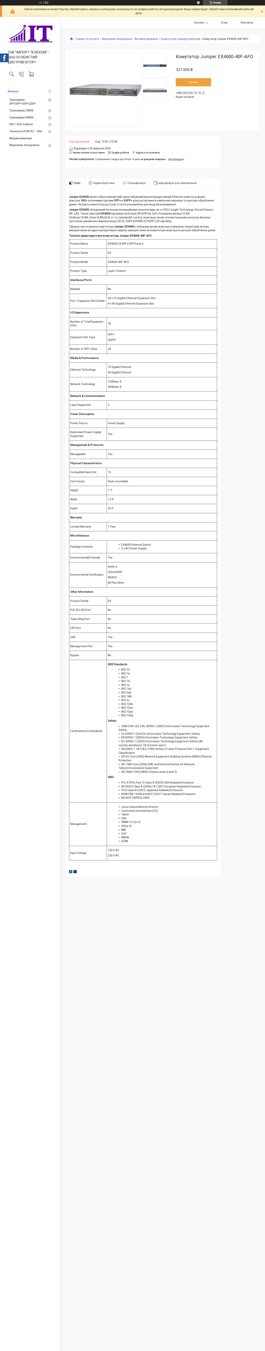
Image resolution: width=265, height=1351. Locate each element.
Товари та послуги (87, 39)
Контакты (247, 22)
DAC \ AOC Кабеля (21, 124)
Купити (193, 82)
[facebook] (70, 872)
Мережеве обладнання (24, 145)
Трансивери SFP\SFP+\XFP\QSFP (22, 101)
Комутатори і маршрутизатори (180, 39)
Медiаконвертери (20, 138)
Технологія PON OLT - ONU (25, 131)
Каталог (13, 91)
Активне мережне (146, 39)
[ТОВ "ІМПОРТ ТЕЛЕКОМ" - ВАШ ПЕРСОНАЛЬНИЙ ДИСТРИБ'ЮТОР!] (30, 34)
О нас (224, 22)
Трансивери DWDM (21, 117)
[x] (75, 872)
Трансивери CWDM (21, 110)
